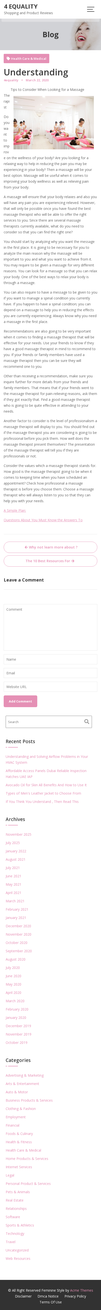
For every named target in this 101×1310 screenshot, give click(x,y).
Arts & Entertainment (22, 1083)
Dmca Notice (48, 1296)
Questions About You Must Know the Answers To (43, 520)
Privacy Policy (75, 1296)
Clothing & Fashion (21, 1108)
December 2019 (18, 1026)
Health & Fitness (19, 1142)
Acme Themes (81, 1290)
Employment (16, 1117)
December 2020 (18, 926)
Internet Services (19, 1167)
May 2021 (13, 884)
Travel (10, 1241)
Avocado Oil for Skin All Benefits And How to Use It (46, 785)
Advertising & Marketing (25, 1075)
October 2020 (16, 942)
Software (13, 1217)
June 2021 (13, 876)
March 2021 (15, 901)
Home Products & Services (27, 1158)
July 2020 (13, 967)
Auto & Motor (17, 1092)
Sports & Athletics (20, 1225)
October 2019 (16, 1042)
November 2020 (18, 934)
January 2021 (16, 917)
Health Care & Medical (28, 58)
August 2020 (15, 959)
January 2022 (16, 851)
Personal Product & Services (28, 1183)
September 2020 (19, 951)
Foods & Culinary (19, 1133)
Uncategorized (17, 1250)
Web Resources (18, 1258)
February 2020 (17, 1009)
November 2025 (18, 834)
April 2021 (13, 892)
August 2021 (15, 859)
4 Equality (21, 6)
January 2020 (16, 1017)
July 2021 (13, 867)
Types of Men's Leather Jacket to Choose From (43, 793)
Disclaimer (23, 1296)
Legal (10, 1175)
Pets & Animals (18, 1192)
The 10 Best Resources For (47, 561)
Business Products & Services (29, 1100)
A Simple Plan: (15, 510)
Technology (15, 1233)
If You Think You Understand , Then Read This (42, 801)
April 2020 (13, 992)
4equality (11, 80)
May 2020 (13, 984)
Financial (12, 1125)
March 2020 (15, 1001)
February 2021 (17, 909)
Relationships (16, 1208)
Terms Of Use (50, 1302)
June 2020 (13, 976)
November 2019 (18, 1034)
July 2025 (13, 842)
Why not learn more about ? (53, 547)
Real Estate (15, 1200)
